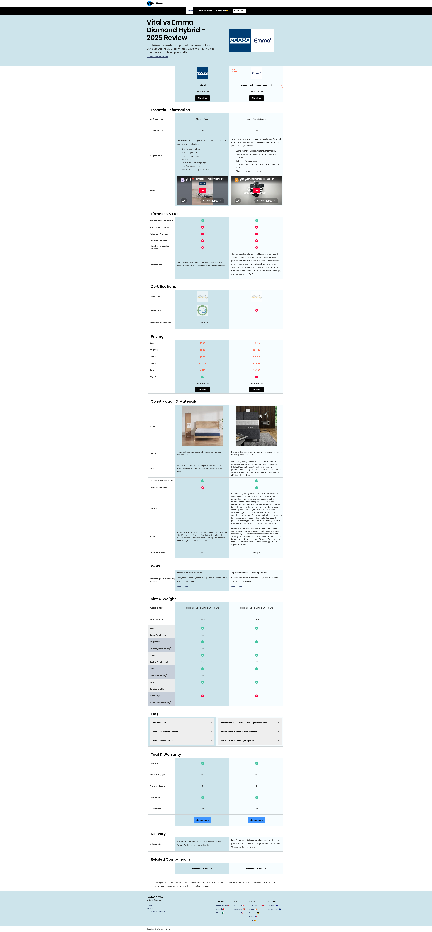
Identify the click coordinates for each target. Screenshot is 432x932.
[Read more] (182, 586)
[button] (282, 3)
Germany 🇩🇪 (254, 913)
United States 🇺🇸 (222, 905)
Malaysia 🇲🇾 (238, 913)
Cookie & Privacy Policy (156, 911)
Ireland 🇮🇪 (253, 909)
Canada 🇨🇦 (220, 909)
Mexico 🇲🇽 (220, 913)
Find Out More (202, 820)
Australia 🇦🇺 (273, 905)
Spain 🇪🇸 (252, 920)
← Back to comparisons (157, 56)
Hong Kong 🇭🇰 (239, 909)
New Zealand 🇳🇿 (274, 909)
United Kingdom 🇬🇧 (256, 905)
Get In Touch (152, 908)
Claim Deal (239, 10)
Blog (148, 903)
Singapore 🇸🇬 (239, 905)
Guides (149, 906)
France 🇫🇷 (253, 916)
